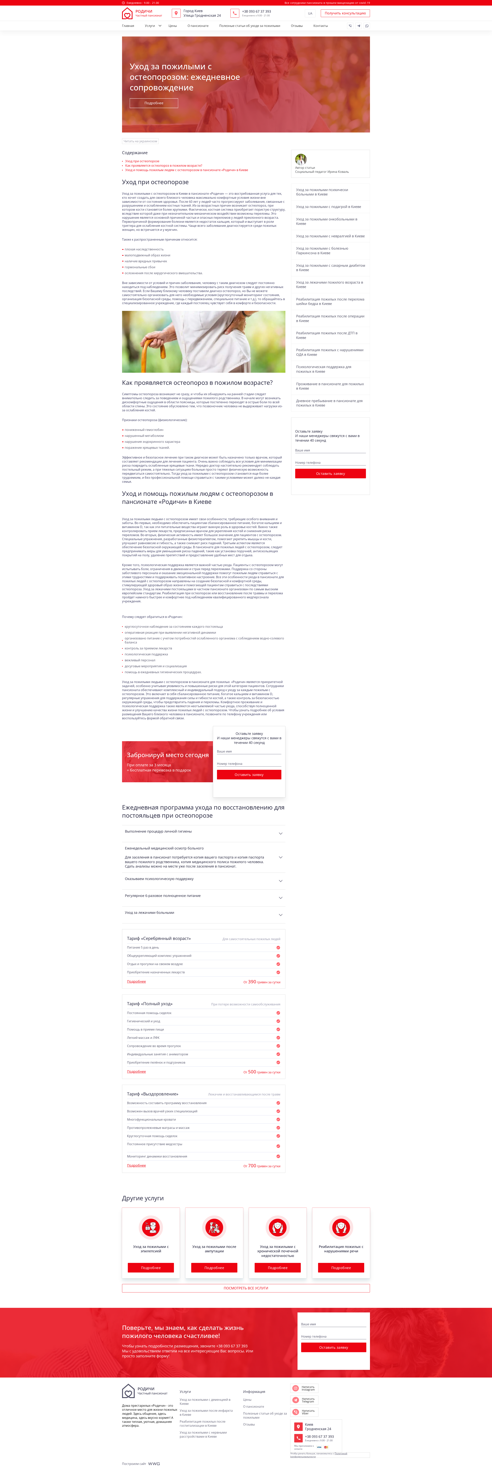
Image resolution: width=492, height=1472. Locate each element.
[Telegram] (358, 26)
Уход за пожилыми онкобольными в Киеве (326, 221)
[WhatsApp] (367, 26)
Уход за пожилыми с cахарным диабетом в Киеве (330, 267)
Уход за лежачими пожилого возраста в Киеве (329, 284)
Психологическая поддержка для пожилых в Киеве (323, 369)
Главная (128, 26)
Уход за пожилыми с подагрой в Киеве (328, 206)
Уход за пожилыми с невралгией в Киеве (330, 236)
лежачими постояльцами (174, 589)
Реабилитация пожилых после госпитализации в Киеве (202, 1423)
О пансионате (198, 26)
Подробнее (154, 103)
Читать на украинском (140, 141)
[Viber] (350, 26)
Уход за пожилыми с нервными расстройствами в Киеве (203, 1434)
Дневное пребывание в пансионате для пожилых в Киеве (329, 403)
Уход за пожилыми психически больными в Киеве (322, 192)
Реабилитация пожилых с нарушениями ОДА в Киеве (329, 352)
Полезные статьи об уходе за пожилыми (249, 26)
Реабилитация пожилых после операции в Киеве (330, 318)
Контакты (320, 26)
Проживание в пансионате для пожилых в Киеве (330, 386)
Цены (173, 26)
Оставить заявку (249, 774)
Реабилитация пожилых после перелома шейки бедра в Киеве (330, 301)
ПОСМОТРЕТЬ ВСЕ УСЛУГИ (246, 1288)
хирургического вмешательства (178, 273)
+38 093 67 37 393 (256, 11)
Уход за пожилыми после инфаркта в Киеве (206, 1412)
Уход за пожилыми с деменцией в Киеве (205, 1401)
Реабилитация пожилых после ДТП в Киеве (326, 335)
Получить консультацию (345, 13)
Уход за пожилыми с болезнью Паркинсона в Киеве (322, 250)
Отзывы (297, 26)
